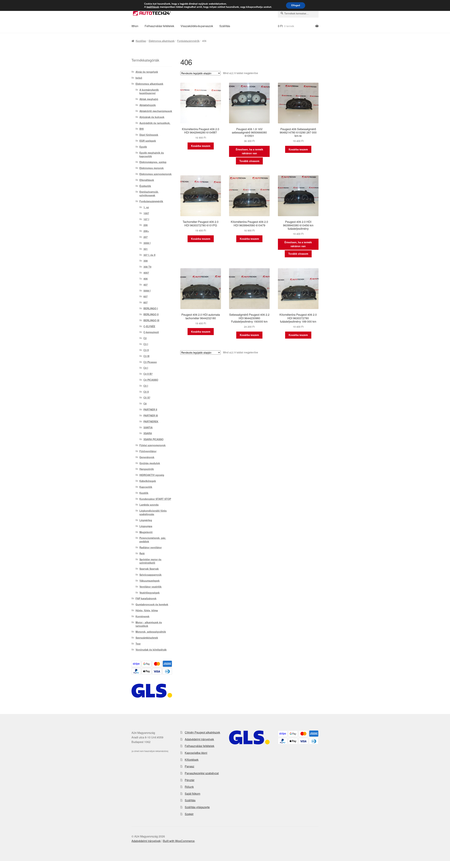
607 (145, 296)
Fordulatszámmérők (188, 41)
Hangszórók (146, 469)
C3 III (146, 356)
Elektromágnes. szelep (152, 162)
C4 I (145, 368)
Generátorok (146, 457)
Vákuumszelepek (149, 580)
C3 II (146, 350)
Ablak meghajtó (148, 99)
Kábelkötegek (147, 481)
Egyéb (143, 146)
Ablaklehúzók (147, 105)
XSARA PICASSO (153, 439)
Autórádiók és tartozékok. (154, 123)
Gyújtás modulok (149, 463)
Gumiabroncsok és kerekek (152, 604)
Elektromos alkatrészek (162, 41)
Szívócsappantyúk (150, 574)
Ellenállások (146, 180)
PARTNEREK (150, 421)
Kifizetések (191, 760)
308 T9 (147, 266)
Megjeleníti (146, 532)
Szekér (189, 814)
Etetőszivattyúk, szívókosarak (149, 193)
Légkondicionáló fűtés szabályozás (153, 512)
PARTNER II (150, 409)
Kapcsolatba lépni (196, 753)
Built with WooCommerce (179, 841)
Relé (142, 553)
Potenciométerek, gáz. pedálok (152, 539)
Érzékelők (145, 186)
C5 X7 (146, 397)
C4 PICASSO (150, 380)
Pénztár (189, 780)
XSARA (147, 433)
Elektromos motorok (151, 168)
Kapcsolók (145, 487)
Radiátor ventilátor (150, 547)
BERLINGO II (151, 314)
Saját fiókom (192, 794)
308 (145, 260)
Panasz (189, 766)
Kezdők (143, 493)
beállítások (153, 7)
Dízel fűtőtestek (148, 134)
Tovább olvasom (249, 161)
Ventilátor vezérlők (150, 586)
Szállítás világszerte (197, 807)
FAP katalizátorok (146, 598)
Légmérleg (145, 520)
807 (145, 302)
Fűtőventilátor (147, 451)
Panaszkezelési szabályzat (202, 773)
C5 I (145, 385)
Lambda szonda (149, 504)
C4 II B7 (148, 374)
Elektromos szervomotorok (155, 174)
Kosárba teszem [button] (200, 146)
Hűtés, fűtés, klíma (147, 610)
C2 (145, 338)
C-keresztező (151, 332)
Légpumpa (145, 526)
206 (145, 225)
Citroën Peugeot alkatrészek (202, 732)
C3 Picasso (150, 362)
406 (145, 278)
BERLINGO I (150, 308)
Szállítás (224, 26)
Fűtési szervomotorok (152, 445)
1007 (146, 213)
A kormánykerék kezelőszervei (149, 91)
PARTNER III (150, 415)
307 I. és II (149, 255)
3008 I (146, 243)
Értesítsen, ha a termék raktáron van (249, 151)
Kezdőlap (141, 41)
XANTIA (148, 427)
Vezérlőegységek (149, 592)
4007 (146, 272)
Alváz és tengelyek (147, 72)
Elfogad (295, 5)
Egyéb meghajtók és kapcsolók (151, 154)
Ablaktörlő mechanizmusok (155, 111)
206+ (146, 231)
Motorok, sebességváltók (151, 631)
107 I (146, 219)
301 (145, 249)
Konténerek (142, 616)
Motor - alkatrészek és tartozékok (149, 624)
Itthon (134, 26)
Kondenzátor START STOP (155, 499)
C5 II (146, 391)
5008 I (146, 290)
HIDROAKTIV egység (151, 475)
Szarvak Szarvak (149, 568)
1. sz (146, 207)
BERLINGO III (151, 320)
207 (145, 237)
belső (139, 78)
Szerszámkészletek (147, 637)
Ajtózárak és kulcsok (151, 117)
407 (145, 284)
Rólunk (189, 787)
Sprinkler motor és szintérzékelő (150, 561)
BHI (141, 129)
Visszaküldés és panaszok (197, 26)
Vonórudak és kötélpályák (151, 649)
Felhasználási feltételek (159, 26)
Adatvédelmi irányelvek (199, 739)
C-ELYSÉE (149, 326)
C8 (145, 403)
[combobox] (298, 13)
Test (138, 643)
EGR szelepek (147, 140)
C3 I (145, 344)
